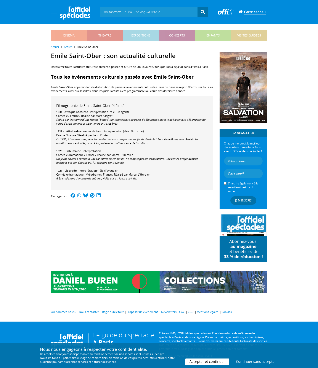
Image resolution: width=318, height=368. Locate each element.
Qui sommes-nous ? (63, 312)
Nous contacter (89, 312)
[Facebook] (73, 196)
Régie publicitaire (113, 312)
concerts (177, 35)
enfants (213, 35)
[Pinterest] (92, 196)
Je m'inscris (243, 200)
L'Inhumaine (72, 151)
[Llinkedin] (98, 196)
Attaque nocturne (76, 112)
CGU (190, 312)
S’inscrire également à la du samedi (243, 187)
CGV (182, 312)
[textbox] (149, 11)
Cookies (227, 312)
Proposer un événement (142, 312)
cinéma (69, 35)
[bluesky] (86, 196)
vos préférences (138, 358)
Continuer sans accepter (256, 361)
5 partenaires (69, 358)
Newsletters (169, 312)
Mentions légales (207, 312)
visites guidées (249, 35)
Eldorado (70, 171)
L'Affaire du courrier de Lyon (83, 131)
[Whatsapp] (79, 196)
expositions (141, 35)
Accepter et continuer (207, 361)
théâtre (104, 35)
